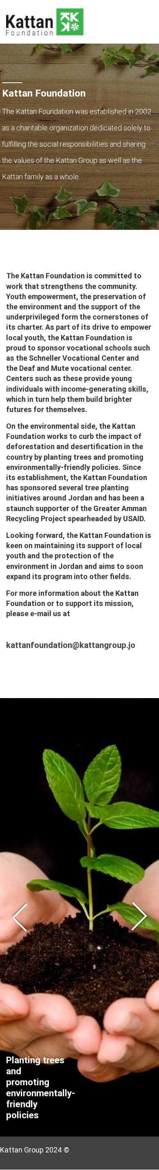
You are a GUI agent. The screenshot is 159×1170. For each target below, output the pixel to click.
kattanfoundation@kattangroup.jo (70, 645)
